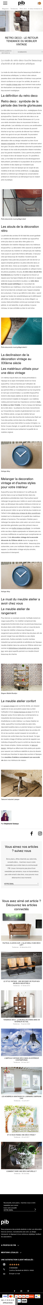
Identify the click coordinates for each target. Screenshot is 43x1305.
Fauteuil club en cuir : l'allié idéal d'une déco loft (21, 944)
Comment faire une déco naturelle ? (21, 1171)
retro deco (35, 170)
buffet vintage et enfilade (21, 528)
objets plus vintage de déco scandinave (25, 513)
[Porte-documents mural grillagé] (21, 202)
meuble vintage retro (13, 84)
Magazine (5, 9)
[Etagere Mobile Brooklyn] (21, 677)
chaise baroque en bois (22, 712)
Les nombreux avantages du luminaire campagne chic (21, 1097)
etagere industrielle (8, 143)
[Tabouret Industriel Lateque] (21, 783)
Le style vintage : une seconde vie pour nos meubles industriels (21, 982)
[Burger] (5, 3)
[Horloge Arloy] (21, 455)
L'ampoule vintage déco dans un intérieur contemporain (21, 1059)
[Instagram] (40, 833)
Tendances (14, 9)
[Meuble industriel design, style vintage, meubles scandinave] (21, 3)
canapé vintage (9, 706)
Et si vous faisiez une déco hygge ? (21, 1135)
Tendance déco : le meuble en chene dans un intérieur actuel (21, 1021)
